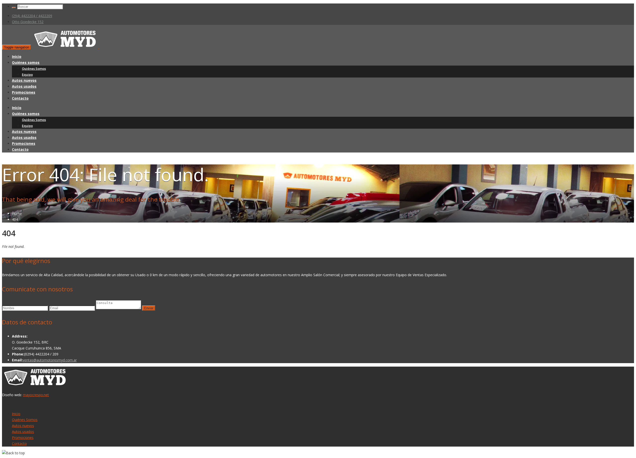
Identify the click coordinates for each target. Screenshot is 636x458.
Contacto (20, 98)
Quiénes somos (26, 62)
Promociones (23, 92)
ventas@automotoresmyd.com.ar (50, 360)
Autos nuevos (24, 80)
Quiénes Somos (34, 68)
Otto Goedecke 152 (27, 21)
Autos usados (24, 86)
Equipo (27, 74)
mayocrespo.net (36, 394)
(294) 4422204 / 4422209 (32, 15)
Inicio (16, 56)
